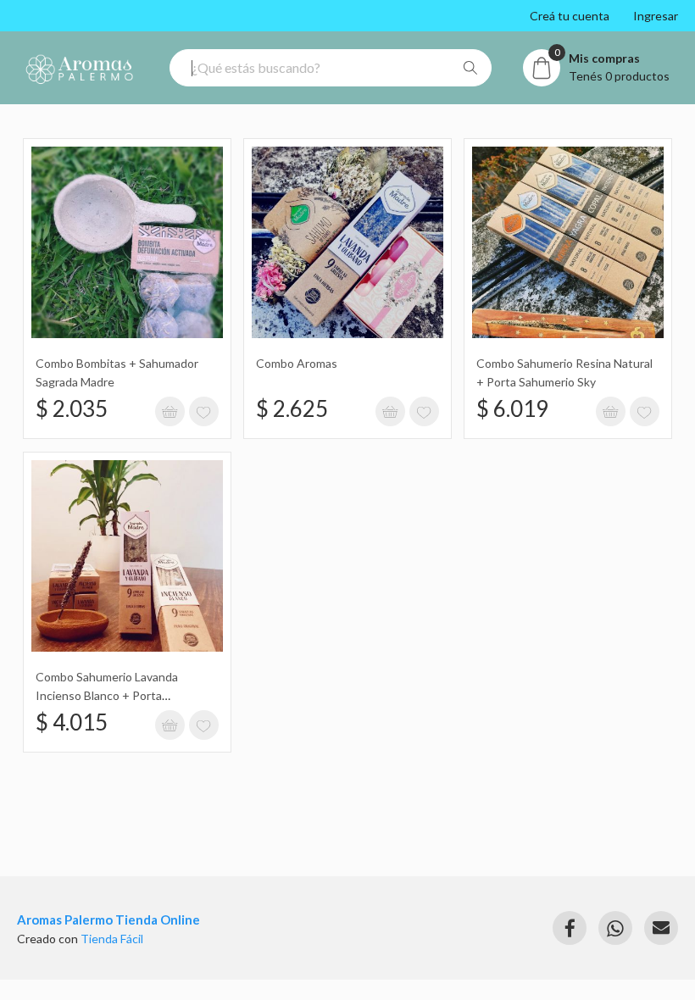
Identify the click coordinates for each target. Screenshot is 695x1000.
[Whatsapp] (615, 928)
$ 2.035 (72, 408)
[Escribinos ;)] (661, 928)
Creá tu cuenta (569, 15)
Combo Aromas (296, 363)
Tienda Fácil (112, 938)
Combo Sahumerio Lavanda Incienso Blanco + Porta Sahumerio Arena (107, 695)
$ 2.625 (292, 408)
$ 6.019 (512, 408)
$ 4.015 (72, 722)
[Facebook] (570, 928)
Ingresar (655, 15)
